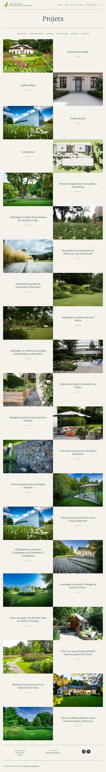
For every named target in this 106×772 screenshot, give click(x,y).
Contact (81, 5)
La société (74, 5)
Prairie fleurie (85, 33)
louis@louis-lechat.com (53, 752)
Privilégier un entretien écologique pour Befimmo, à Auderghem (28, 552)
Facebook (88, 752)
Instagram (84, 752)
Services (60, 5)
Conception (50, 33)
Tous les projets (21, 33)
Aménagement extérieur (36, 33)
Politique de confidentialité (31, 766)
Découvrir (78, 56)
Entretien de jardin (62, 33)
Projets (67, 5)
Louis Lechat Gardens (21, 4)
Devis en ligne (91, 5)
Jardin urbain (74, 33)
